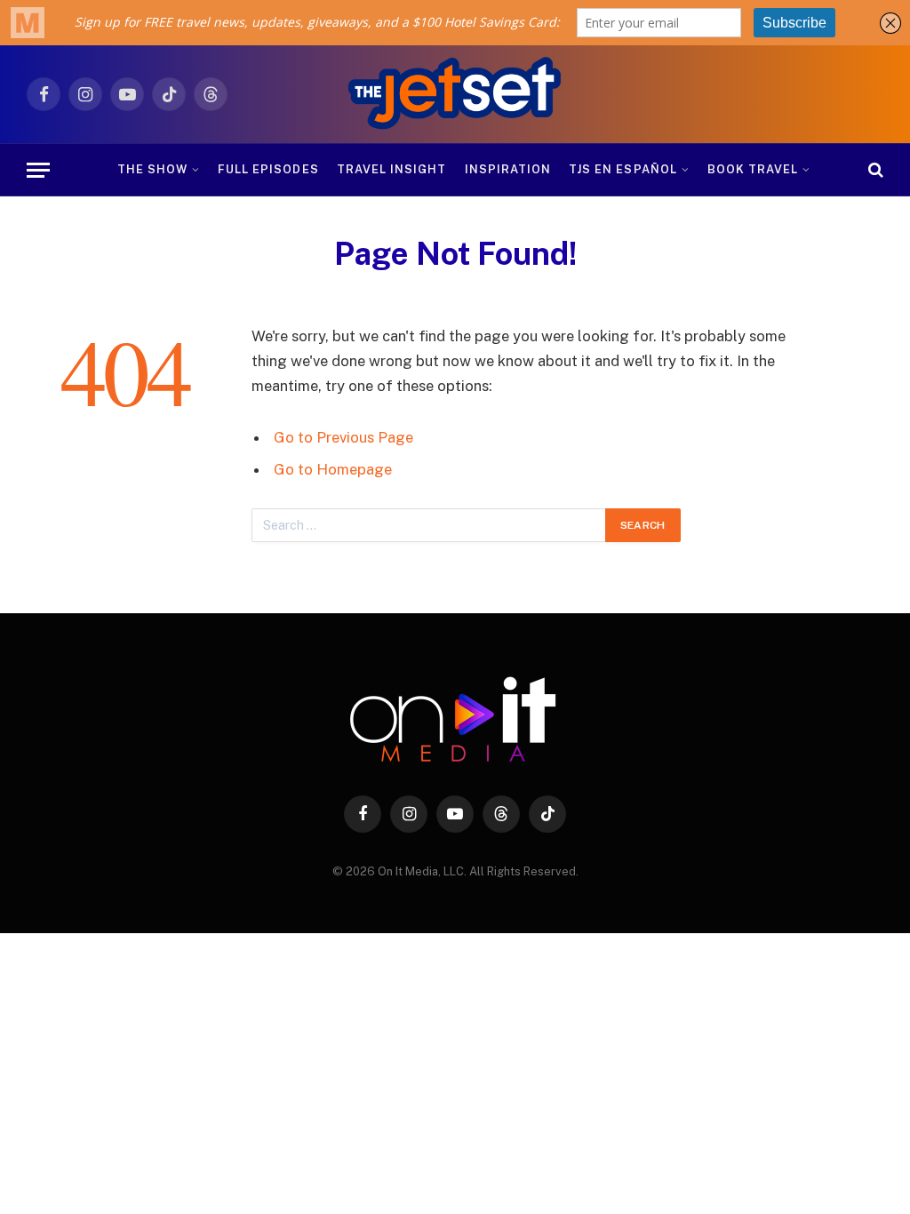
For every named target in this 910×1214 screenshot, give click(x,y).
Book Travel (752, 169)
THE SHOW (152, 169)
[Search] (874, 170)
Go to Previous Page (343, 437)
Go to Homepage (333, 469)
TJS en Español (622, 169)
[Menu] (38, 170)
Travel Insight (391, 169)
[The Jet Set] (455, 94)
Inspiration (508, 169)
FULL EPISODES (268, 169)
